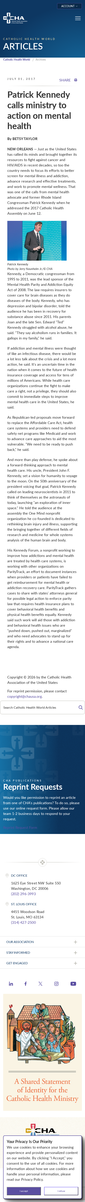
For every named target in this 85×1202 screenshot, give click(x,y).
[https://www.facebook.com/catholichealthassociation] (26, 984)
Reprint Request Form (20, 827)
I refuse (61, 1190)
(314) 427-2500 (23, 922)
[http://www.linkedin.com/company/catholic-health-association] (11, 984)
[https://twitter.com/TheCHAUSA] (40, 984)
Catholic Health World (16, 59)
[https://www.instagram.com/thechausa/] (56, 984)
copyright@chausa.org (24, 696)
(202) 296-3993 (23, 893)
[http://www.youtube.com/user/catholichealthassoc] (73, 984)
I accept (24, 1190)
